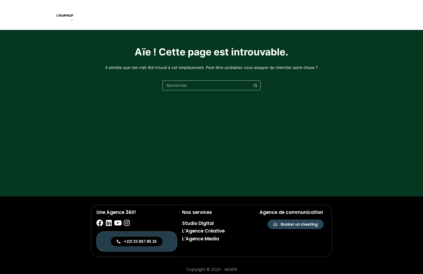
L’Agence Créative (203, 231)
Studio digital (314, 14)
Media (363, 14)
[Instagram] (127, 223)
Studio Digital (198, 223)
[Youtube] (118, 223)
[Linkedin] (109, 223)
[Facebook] (99, 223)
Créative (343, 14)
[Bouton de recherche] (255, 85)
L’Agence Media (200, 238)
